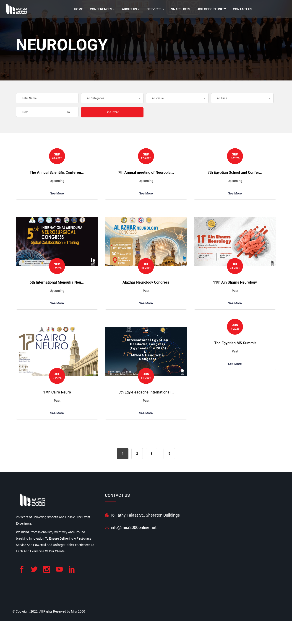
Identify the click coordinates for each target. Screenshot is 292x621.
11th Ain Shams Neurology (235, 282)
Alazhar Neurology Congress (146, 282)
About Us (130, 9)
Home (78, 9)
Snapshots (180, 9)
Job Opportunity (211, 9)
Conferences (101, 9)
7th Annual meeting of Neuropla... (146, 172)
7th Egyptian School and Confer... (235, 172)
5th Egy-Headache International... (146, 392)
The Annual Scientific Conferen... (57, 172)
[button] (112, 98)
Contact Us (242, 9)
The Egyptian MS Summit (235, 343)
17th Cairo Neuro (57, 392)
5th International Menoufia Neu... (57, 282)
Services (154, 9)
